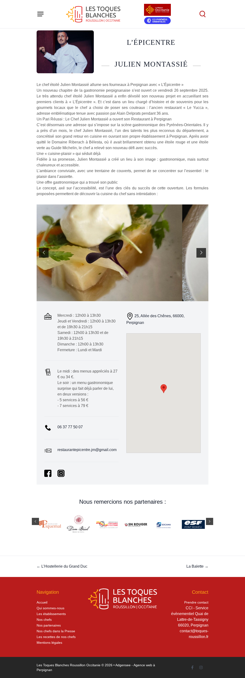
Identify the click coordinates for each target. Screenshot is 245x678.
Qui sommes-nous (50, 608)
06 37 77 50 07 (70, 427)
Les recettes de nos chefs (56, 637)
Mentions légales (49, 642)
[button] (164, 388)
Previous (44, 253)
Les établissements (51, 614)
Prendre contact (196, 602)
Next (201, 253)
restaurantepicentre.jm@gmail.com (87, 450)
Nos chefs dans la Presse (56, 631)
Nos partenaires (49, 625)
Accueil (42, 602)
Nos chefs (44, 620)
